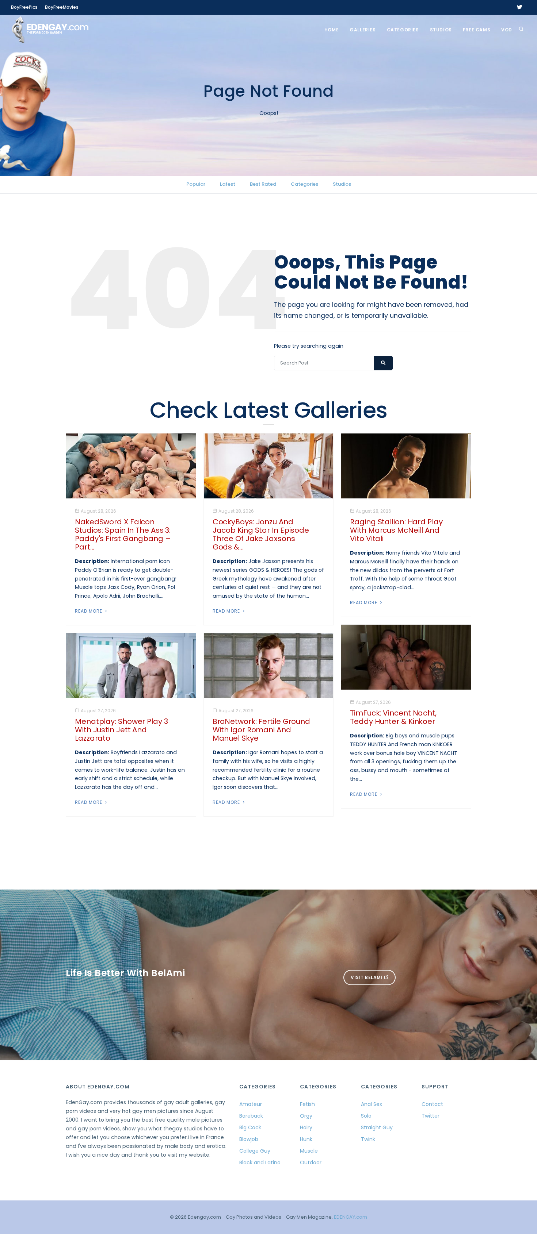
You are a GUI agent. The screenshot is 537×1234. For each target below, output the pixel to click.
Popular (195, 184)
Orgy (306, 1115)
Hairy (306, 1127)
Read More (89, 611)
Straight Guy (377, 1127)
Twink (368, 1139)
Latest (227, 184)
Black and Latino (260, 1162)
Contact (432, 1104)
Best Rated (263, 184)
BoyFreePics (24, 7)
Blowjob (248, 1139)
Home (331, 30)
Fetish (307, 1104)
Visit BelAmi (367, 977)
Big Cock (250, 1127)
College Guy (254, 1150)
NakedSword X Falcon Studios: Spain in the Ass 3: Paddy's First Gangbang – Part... (123, 534)
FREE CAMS (476, 30)
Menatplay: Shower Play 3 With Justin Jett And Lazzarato (121, 729)
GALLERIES (363, 30)
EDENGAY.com (350, 1217)
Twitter (430, 1115)
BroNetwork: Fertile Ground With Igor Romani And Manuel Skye (261, 729)
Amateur (250, 1104)
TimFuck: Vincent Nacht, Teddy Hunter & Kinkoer (393, 717)
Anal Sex (371, 1104)
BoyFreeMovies (62, 7)
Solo (366, 1115)
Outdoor (310, 1162)
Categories (403, 30)
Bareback (251, 1115)
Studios (441, 30)
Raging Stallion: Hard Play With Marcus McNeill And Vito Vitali (396, 530)
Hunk (306, 1139)
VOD (506, 30)
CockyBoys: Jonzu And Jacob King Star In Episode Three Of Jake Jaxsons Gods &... (261, 534)
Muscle (309, 1150)
